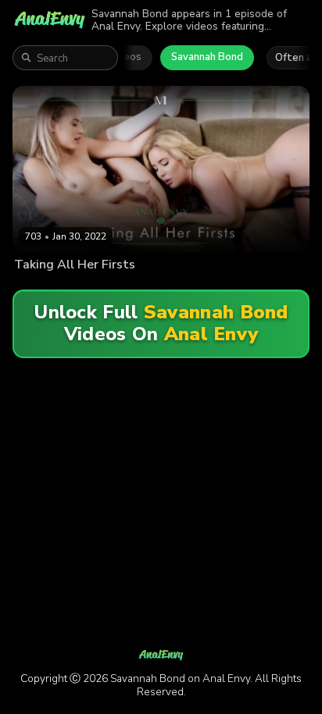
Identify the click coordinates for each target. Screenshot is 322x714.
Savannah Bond (207, 57)
